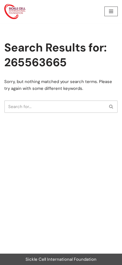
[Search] (111, 106)
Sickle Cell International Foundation (61, 259)
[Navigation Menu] (111, 11)
